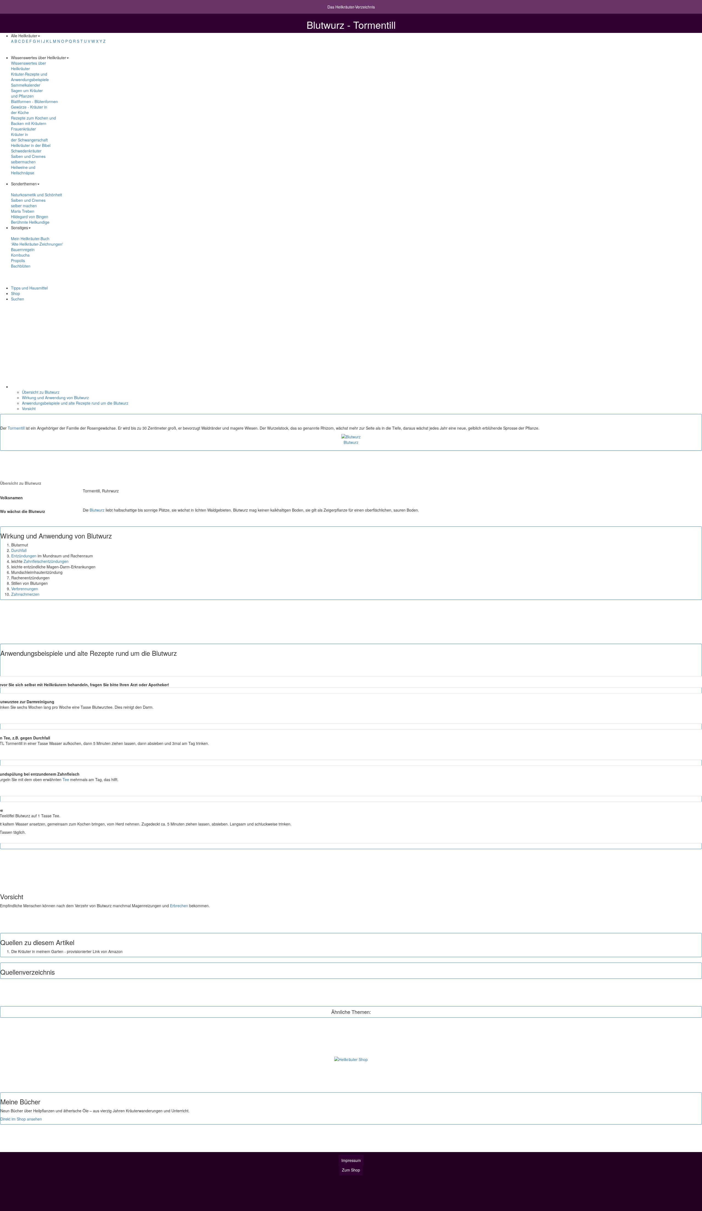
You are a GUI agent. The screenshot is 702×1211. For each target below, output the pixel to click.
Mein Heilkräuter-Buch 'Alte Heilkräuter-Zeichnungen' (37, 241)
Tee (66, 779)
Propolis (18, 260)
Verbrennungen (24, 588)
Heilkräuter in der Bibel (30, 145)
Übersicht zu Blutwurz (41, 392)
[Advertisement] (351, 342)
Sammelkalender (25, 85)
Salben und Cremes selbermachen (28, 159)
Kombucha (20, 255)
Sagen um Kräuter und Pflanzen (27, 93)
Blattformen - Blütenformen (34, 101)
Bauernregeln (23, 249)
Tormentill (16, 428)
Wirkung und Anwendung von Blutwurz (55, 397)
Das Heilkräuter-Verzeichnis (351, 7)
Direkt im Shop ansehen (21, 1119)
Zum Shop (351, 1170)
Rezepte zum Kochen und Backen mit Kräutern (33, 120)
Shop (15, 293)
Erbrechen (179, 905)
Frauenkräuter (23, 129)
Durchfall (19, 550)
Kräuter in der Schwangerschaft (29, 137)
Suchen (17, 299)
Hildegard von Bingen (29, 216)
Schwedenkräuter (26, 151)
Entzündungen (23, 555)
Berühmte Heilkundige (30, 222)
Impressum (351, 1160)
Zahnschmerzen (25, 594)
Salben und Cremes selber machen (28, 202)
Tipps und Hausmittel (29, 288)
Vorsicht (29, 408)
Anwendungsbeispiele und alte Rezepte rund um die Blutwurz (75, 403)
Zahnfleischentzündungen (46, 561)
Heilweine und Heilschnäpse (23, 170)
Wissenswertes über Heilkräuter (28, 65)
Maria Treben (22, 211)
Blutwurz (97, 510)
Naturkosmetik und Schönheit (36, 194)
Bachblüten (20, 266)
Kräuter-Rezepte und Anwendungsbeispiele (30, 76)
